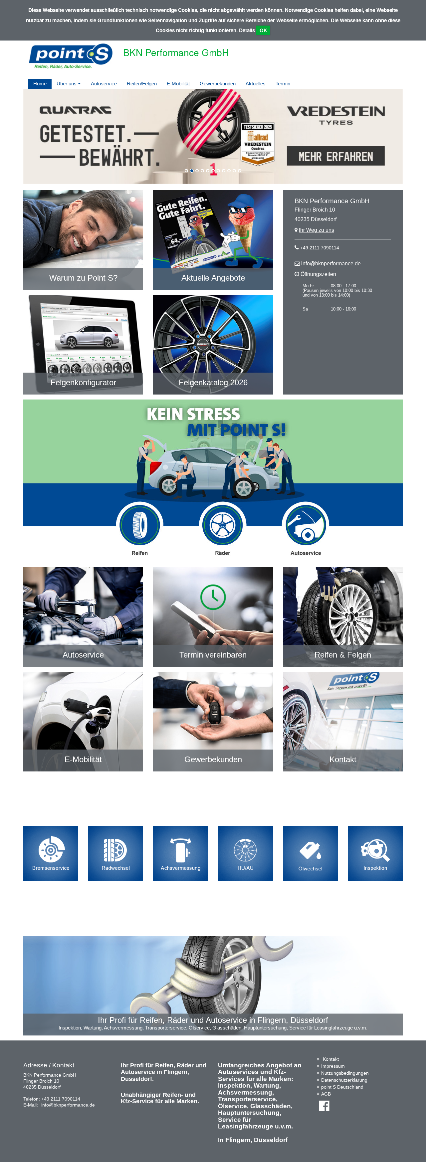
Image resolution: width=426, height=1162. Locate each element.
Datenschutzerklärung (344, 1080)
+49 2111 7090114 (319, 247)
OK (263, 30)
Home (40, 83)
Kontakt (331, 1059)
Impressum (333, 1066)
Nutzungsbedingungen (345, 1073)
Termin (283, 83)
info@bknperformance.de (331, 263)
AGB (326, 1094)
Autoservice (104, 83)
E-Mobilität (178, 83)
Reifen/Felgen (142, 83)
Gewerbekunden (218, 83)
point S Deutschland (342, 1087)
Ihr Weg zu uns (316, 230)
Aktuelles (256, 83)
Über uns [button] (67, 83)
